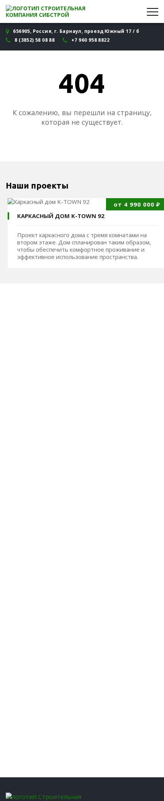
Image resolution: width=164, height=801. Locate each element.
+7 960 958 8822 (90, 40)
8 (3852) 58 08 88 (34, 40)
